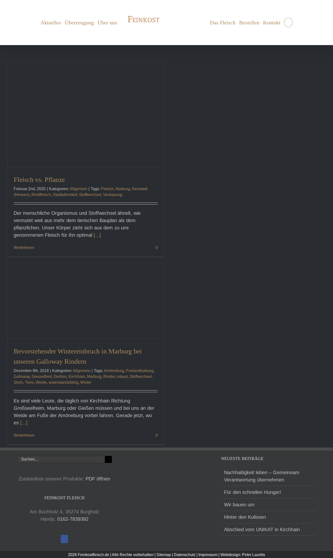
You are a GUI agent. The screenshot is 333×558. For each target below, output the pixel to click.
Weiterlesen (24, 247)
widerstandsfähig (63, 382)
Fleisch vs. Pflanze (39, 179)
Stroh (18, 382)
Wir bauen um (239, 504)
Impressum (207, 555)
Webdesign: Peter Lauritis (242, 555)
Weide (41, 382)
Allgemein (78, 189)
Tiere (29, 382)
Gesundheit (42, 376)
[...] (97, 235)
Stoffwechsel (90, 195)
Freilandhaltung (139, 371)
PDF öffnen (98, 478)
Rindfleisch (41, 195)
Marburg (123, 189)
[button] (290, 22)
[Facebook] (64, 539)
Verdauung (112, 195)
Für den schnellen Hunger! (252, 492)
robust (122, 376)
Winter (85, 382)
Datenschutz (185, 555)
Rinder (109, 376)
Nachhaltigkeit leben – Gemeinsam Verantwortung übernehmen (261, 476)
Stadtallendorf (65, 195)
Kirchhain (77, 376)
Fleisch (107, 189)
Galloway (22, 376)
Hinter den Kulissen (245, 517)
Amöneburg (114, 371)
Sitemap (164, 555)
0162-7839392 (72, 519)
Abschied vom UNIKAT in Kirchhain (262, 529)
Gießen (60, 376)
